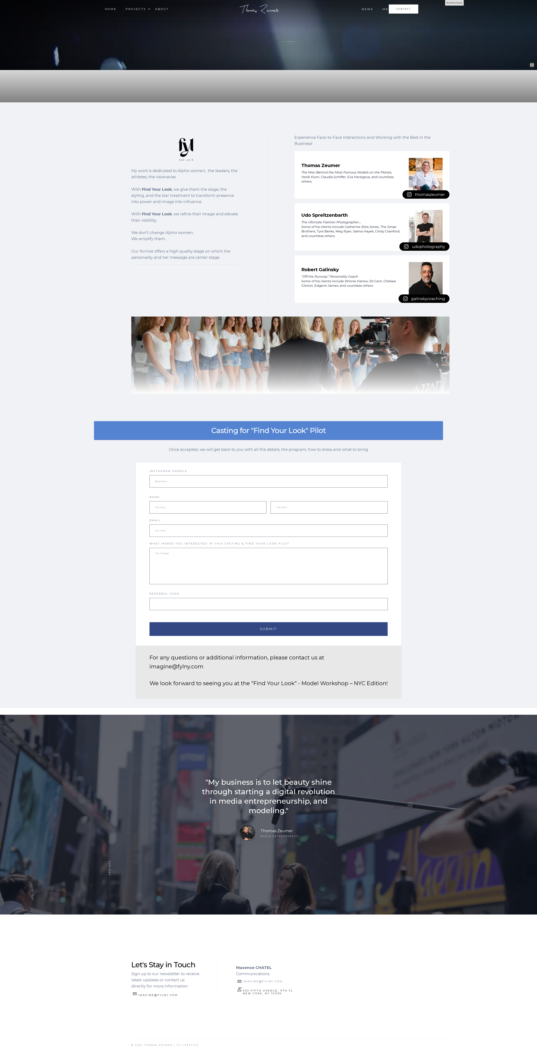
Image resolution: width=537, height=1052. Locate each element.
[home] (259, 9)
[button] (136, 9)
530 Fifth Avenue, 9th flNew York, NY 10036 (268, 992)
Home (111, 9)
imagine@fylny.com (158, 995)
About (162, 9)
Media (388, 9)
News (367, 9)
